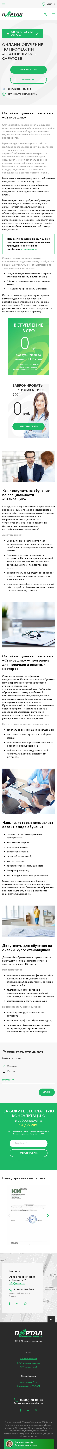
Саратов (51, 3)
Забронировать (29, 426)
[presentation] (9, 1215)
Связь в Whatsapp (28, 70)
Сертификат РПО (28, 1382)
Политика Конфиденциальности (26, 1160)
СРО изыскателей (28, 1367)
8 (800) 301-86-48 (46, 14)
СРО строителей (28, 1358)
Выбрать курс (28, 79)
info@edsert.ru (17, 1283)
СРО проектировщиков (28, 1363)
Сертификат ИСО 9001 (28, 1386)
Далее (46, 1092)
